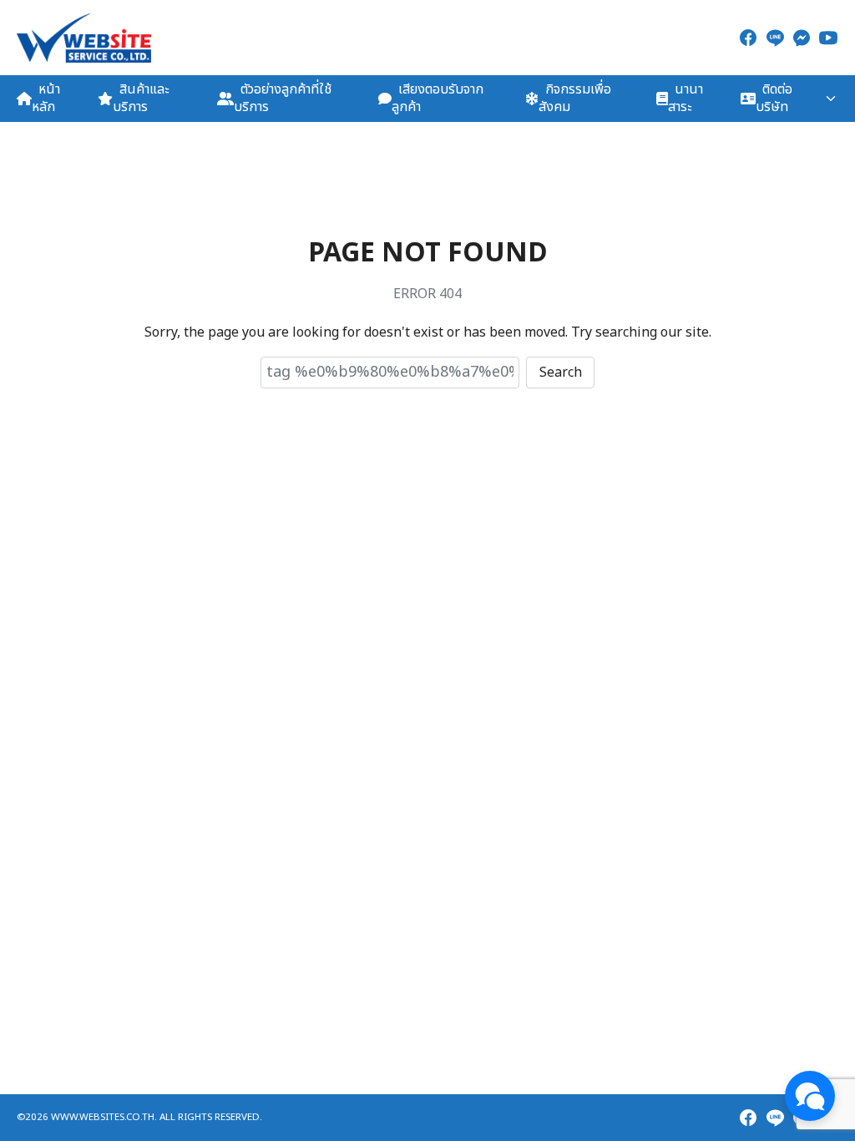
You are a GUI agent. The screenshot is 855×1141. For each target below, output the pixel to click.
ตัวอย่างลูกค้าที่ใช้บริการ (282, 98)
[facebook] (748, 38)
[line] (775, 38)
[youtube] (828, 38)
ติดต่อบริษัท (774, 98)
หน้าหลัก (46, 98)
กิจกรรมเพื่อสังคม (575, 98)
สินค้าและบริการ (141, 98)
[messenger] (802, 38)
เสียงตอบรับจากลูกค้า (437, 98)
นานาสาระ (685, 98)
